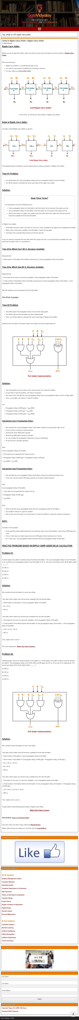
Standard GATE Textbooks (10, 1011)
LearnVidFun (41, 828)
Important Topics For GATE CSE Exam (14, 1008)
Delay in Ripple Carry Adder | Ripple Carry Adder (23, 40)
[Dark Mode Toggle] (73, 1014)
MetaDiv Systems (30, 1017)
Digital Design (8, 43)
